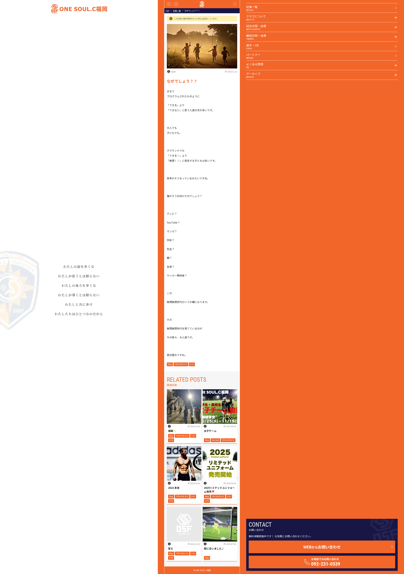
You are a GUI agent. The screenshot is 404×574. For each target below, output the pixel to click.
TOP (167, 10)
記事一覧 (177, 10)
